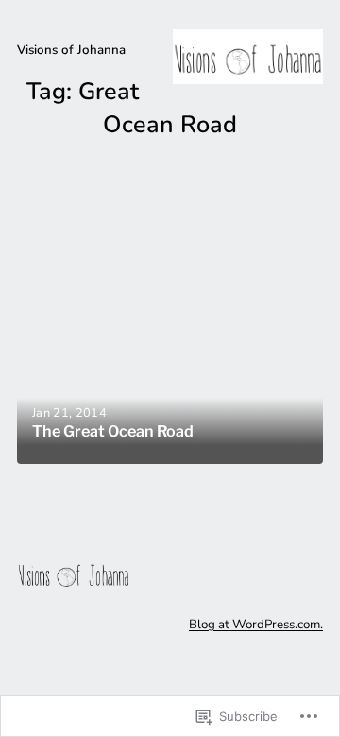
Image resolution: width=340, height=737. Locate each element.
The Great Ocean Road (113, 431)
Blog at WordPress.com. (256, 624)
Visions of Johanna (71, 50)
